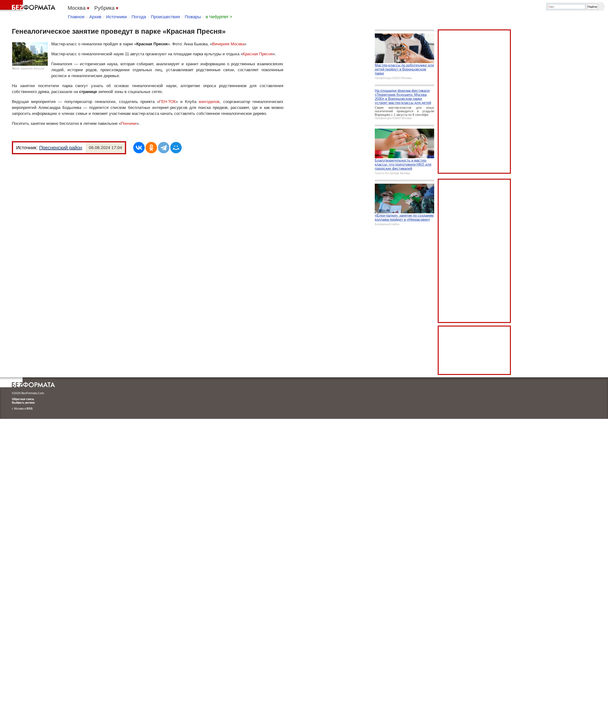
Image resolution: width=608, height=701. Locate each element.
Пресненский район (60, 147)
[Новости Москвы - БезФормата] (28, 6)
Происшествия (165, 16)
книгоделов (209, 101)
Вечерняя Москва (228, 44)
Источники (116, 16)
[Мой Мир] (176, 147)
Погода (139, 16)
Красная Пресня (258, 54)
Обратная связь (23, 399)
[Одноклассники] (151, 147)
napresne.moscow (32, 68)
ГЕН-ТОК (167, 101)
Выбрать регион (23, 402)
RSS (30, 408)
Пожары (193, 16)
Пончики (129, 123)
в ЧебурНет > (219, 16)
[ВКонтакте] (139, 147)
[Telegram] (163, 147)
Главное (76, 16)
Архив (95, 16)
